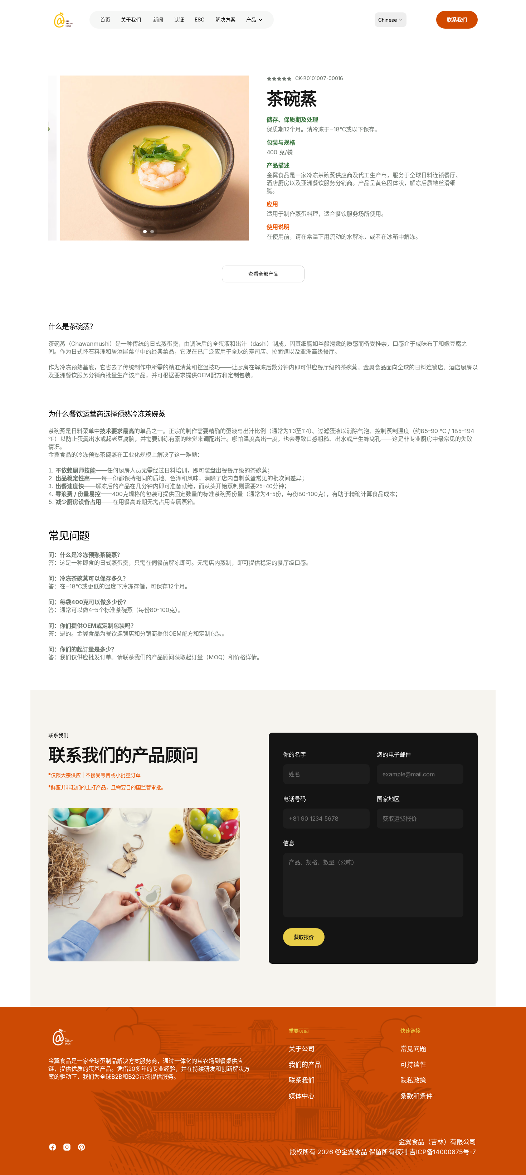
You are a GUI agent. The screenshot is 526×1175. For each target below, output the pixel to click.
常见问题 (413, 1049)
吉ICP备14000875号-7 (443, 1152)
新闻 (158, 19)
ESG (200, 19)
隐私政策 (413, 1080)
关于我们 (131, 19)
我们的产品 (305, 1064)
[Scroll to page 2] (152, 231)
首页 (105, 19)
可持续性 (413, 1064)
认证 (179, 19)
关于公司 (302, 1049)
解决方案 (225, 19)
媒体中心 (302, 1096)
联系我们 (302, 1080)
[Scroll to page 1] (144, 231)
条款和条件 (416, 1096)
